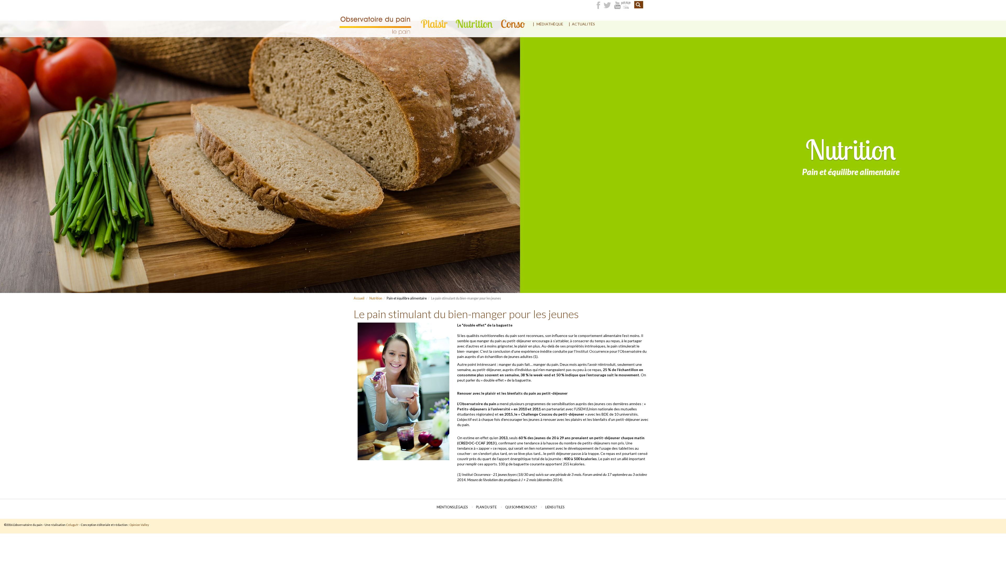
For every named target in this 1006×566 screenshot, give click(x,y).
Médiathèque (550, 24)
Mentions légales (452, 507)
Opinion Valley (139, 524)
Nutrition (474, 23)
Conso (513, 23)
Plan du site (486, 507)
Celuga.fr (72, 524)
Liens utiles (554, 507)
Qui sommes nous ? (521, 507)
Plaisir (434, 23)
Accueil (359, 298)
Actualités (583, 24)
